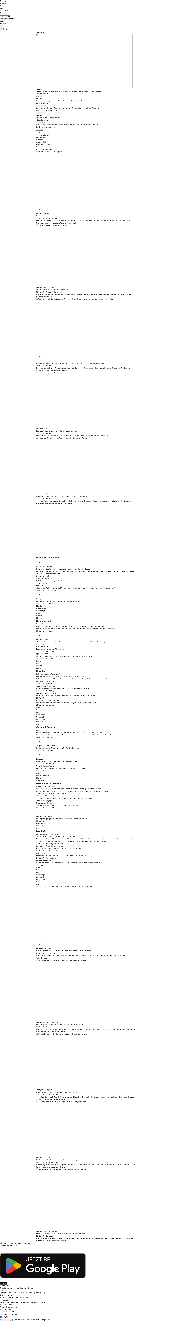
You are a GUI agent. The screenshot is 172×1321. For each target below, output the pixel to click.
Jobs (1, 6)
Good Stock (4, 1293)
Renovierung (40, 823)
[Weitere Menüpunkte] (1, 26)
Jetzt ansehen (40, 32)
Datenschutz (34, 1320)
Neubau (39, 707)
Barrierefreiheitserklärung (21, 1320)
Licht (38, 613)
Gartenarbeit (40, 780)
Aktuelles (22, 1288)
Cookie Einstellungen (6, 1320)
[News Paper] (86, 1243)
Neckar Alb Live (12, 1302)
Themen (2, 21)
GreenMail (11, 1312)
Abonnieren (4, 14)
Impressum (46, 1320)
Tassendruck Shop (14, 1293)
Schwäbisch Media (6, 1288)
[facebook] (1, 1317)
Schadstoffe (40, 717)
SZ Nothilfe (4, 1312)
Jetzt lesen (39, 96)
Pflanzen (39, 778)
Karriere (16, 1288)
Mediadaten (30, 1288)
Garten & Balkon (42, 142)
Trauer (2, 8)
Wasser (39, 666)
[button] (1, 26)
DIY (37, 828)
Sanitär (38, 668)
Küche (38, 661)
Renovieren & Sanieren (44, 144)
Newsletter (4, 3)
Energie (39, 712)
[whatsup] (8, 1317)
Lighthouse (31, 1302)
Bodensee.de (22, 1302)
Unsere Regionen (5, 16)
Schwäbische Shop (28, 1293)
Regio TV (3, 1302)
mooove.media (24, 1297)
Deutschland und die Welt (7, 18)
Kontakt (9, 1307)
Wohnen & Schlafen (43, 135)
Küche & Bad (41, 137)
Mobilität (39, 147)
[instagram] (3, 1317)
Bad (37, 663)
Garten (38, 773)
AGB (41, 1320)
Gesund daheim (40, 1302)
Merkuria (9, 1297)
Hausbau (39, 140)
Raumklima (40, 615)
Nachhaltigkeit (41, 611)
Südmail (3, 1297)
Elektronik (39, 618)
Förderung (40, 722)
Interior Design (41, 608)
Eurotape (15, 1297)
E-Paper (3, 1)
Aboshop (3, 1307)
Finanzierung (41, 719)
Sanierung (40, 826)
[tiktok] (6, 1317)
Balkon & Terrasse (42, 776)
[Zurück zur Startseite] (86, 11)
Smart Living (40, 710)
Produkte (2, 23)
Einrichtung (40, 606)
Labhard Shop (40, 1293)
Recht (38, 724)
